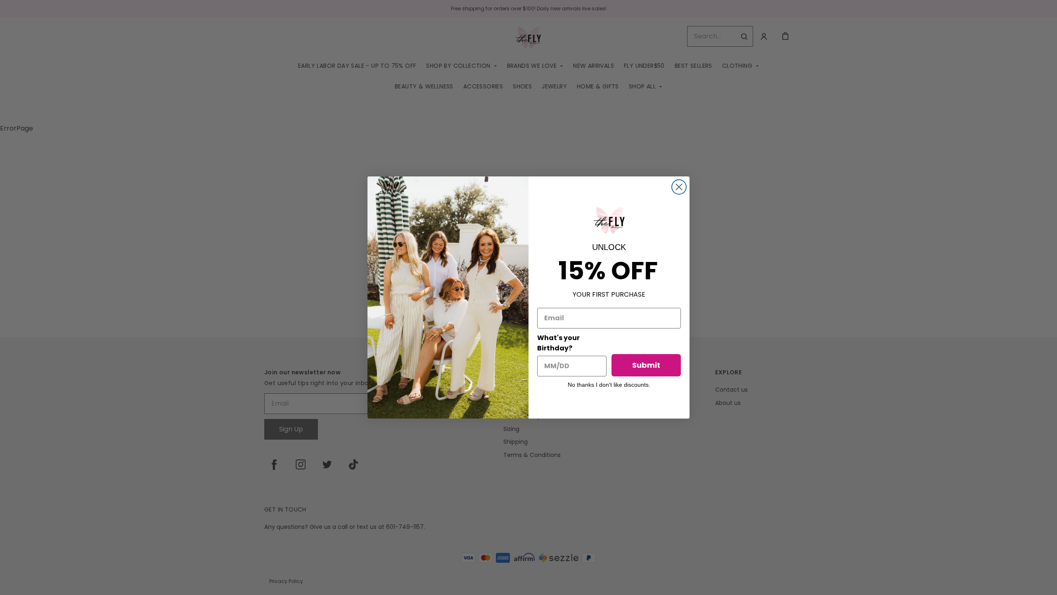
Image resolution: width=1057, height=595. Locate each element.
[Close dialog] (679, 187)
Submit (646, 365)
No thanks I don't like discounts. (609, 384)
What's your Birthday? (558, 343)
